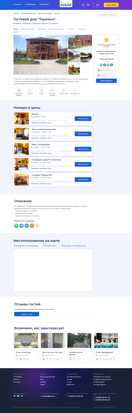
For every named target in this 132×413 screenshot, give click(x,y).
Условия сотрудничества (102, 379)
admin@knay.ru (48, 396)
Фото (15, 29)
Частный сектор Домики (76, 353)
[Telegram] (21, 226)
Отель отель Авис (23, 352)
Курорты (18, 4)
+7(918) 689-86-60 (106, 59)
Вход (97, 5)
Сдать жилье (111, 5)
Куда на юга (18, 374)
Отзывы (81, 29)
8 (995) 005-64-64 (103, 400)
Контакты (16, 382)
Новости (16, 379)
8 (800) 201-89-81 (76, 396)
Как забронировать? (74, 377)
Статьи (69, 382)
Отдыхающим (30, 4)
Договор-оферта (99, 384)
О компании (17, 377)
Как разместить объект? (102, 377)
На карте (71, 29)
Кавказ (42, 384)
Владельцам (44, 4)
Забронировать (106, 81)
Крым (42, 379)
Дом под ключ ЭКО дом (52, 352)
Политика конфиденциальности (103, 407)
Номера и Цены (27, 29)
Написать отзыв (26, 314)
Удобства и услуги (56, 29)
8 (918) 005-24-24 (103, 397)
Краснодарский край (47, 377)
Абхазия (43, 382)
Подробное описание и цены (41, 122)
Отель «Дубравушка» (104, 352)
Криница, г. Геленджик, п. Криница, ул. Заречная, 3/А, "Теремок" (36, 23)
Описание (41, 29)
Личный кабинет (99, 382)
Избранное (70, 384)
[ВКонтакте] (27, 226)
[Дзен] (18, 396)
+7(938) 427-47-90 (106, 54)
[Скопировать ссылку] (37, 226)
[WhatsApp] (16, 226)
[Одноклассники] (32, 226)
